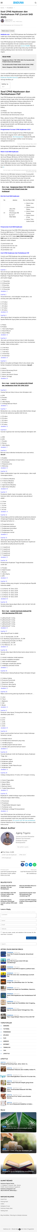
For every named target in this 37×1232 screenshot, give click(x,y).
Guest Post (4, 1199)
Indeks (2, 1203)
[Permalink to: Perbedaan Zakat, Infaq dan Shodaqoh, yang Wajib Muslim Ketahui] (18, 1143)
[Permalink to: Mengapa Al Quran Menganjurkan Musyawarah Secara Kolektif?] (18, 1164)
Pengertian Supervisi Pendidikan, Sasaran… (21, 989)
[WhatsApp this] (34, 864)
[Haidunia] (18, 2)
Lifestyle (3, 1062)
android (6, 1041)
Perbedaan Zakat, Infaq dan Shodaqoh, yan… (17, 1150)
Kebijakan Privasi (5, 1206)
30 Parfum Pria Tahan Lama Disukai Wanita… (19, 1097)
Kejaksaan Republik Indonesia (9, 77)
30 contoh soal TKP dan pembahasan (24, 820)
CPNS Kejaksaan (6, 857)
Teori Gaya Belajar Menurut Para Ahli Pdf (20, 1017)
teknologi (6, 1047)
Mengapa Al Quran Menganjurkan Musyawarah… (18, 1171)
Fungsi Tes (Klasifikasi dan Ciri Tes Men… (20, 982)
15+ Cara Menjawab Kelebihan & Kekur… (20, 1104)
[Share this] (22, 864)
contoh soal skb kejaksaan (9, 854)
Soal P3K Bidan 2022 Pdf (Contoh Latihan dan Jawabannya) (8, 894)
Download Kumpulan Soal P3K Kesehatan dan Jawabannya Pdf (27, 894)
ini (3, 167)
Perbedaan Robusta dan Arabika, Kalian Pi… (21, 1069)
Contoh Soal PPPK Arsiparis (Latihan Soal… (21, 968)
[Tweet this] (26, 864)
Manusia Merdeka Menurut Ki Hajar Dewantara (27, 886)
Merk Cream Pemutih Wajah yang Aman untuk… (20, 1083)
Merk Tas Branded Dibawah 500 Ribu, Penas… (19, 1090)
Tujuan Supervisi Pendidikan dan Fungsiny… (21, 1003)
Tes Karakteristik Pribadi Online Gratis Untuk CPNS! (18, 64)
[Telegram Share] (30, 864)
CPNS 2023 (22, 854)
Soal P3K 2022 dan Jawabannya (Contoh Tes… (20, 975)
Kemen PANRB (25, 46)
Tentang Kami (4, 1210)
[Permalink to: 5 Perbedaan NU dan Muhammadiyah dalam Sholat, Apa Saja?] (18, 1122)
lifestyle (6, 1053)
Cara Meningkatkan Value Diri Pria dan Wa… (21, 1076)
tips (4, 1050)
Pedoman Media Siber (7, 1208)
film (4, 1038)
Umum (8, 959)
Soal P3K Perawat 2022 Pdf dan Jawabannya (28, 871)
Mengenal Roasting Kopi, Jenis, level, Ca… (14, 1064)
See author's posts (22, 847)
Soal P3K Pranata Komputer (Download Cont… (20, 954)
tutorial (6, 1029)
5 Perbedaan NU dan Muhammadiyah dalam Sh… (17, 1129)
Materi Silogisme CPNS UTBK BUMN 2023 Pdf (15, 67)
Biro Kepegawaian (18, 137)
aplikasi (6, 1035)
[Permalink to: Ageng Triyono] (2, 20)
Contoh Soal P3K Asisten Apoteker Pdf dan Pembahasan (8, 887)
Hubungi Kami (4, 1201)
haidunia (6, 1025)
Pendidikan (10, 952)
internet (6, 1044)
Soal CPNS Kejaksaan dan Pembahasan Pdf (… (21, 996)
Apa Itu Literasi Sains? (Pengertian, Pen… (20, 1010)
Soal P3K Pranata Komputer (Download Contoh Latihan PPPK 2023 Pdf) (9, 902)
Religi (4, 1126)
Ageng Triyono (23, 833)
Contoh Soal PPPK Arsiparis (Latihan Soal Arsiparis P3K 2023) (27, 901)
